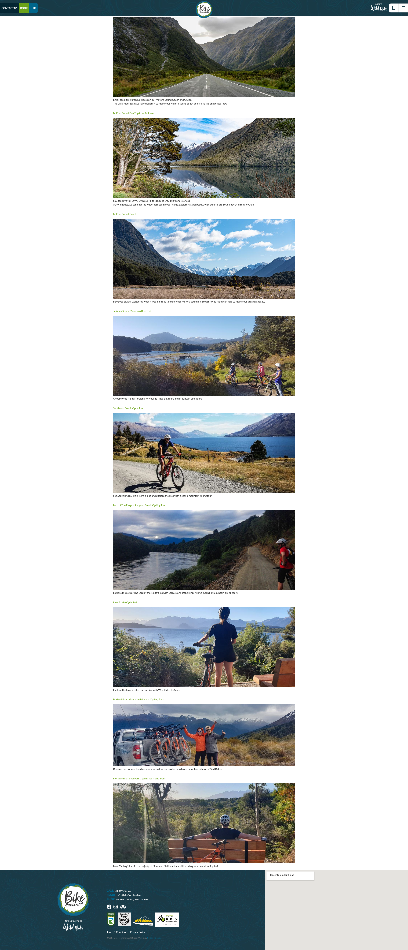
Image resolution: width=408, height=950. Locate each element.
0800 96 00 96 (123, 890)
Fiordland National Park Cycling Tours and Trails (139, 778)
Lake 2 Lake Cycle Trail (125, 602)
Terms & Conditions (117, 931)
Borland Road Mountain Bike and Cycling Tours (139, 699)
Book (24, 7)
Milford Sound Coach (124, 213)
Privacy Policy (137, 931)
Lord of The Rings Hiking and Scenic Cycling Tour (139, 505)
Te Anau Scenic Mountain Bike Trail (132, 310)
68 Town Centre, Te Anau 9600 (132, 899)
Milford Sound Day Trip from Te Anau (133, 113)
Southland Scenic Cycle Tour (128, 408)
